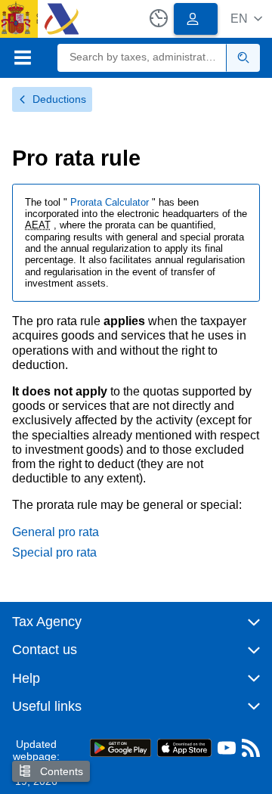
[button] (246, 19)
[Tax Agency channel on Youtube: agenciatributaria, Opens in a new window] (227, 751)
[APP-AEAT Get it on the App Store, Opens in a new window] (184, 746)
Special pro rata (54, 552)
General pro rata (55, 532)
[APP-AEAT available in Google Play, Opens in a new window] (120, 746)
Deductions (59, 99)
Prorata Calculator (111, 202)
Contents (60, 771)
